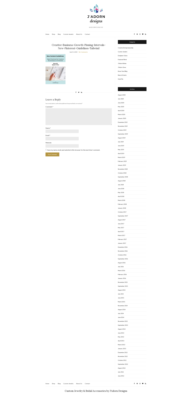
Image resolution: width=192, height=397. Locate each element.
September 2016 (123, 259)
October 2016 (122, 255)
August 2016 (122, 263)
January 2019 (122, 165)
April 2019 (121, 153)
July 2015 (121, 294)
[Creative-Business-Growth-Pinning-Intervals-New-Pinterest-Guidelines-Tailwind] (56, 69)
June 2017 (121, 224)
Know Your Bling (122, 71)
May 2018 (121, 192)
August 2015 (122, 290)
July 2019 (121, 142)
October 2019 (122, 130)
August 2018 (122, 181)
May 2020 (121, 106)
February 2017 (122, 239)
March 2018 (121, 200)
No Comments (83, 52)
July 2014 (121, 313)
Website (48, 143)
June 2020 (121, 103)
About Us (79, 34)
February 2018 (122, 204)
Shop (53, 34)
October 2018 (122, 173)
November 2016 (123, 251)
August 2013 (122, 329)
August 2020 (122, 95)
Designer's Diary (123, 55)
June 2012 (121, 376)
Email (48, 135)
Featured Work (122, 59)
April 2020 (121, 110)
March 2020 (121, 114)
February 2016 (122, 274)
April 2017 (121, 231)
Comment (49, 107)
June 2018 (121, 188)
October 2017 (122, 212)
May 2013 (121, 337)
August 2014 (122, 309)
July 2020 (121, 99)
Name (48, 128)
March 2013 (121, 344)
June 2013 (121, 333)
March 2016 (121, 270)
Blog (59, 34)
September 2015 (123, 286)
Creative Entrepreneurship (125, 48)
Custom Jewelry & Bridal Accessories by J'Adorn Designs (96, 390)
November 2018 (123, 169)
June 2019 (121, 145)
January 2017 (122, 243)
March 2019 (121, 157)
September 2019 (123, 134)
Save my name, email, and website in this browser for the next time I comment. (73, 150)
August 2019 (122, 138)
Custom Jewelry (68, 34)
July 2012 (121, 372)
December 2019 (123, 122)
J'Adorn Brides (122, 63)
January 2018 (122, 208)
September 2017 (123, 216)
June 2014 (121, 317)
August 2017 (122, 220)
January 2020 (122, 118)
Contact (87, 34)
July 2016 (121, 266)
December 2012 (123, 352)
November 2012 (123, 356)
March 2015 (121, 302)
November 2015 (123, 282)
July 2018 (121, 184)
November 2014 (123, 305)
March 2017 (121, 235)
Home (47, 34)
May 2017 (121, 227)
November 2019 (123, 126)
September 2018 (123, 177)
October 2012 (122, 360)
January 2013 (122, 348)
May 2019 (121, 149)
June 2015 (121, 298)
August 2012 (122, 368)
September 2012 (123, 364)
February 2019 (122, 161)
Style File (120, 79)
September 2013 (123, 325)
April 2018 (121, 196)
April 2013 (121, 341)
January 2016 (122, 278)
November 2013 (123, 321)
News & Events (122, 75)
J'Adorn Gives (122, 67)
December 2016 (123, 247)
